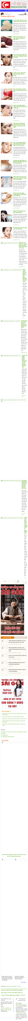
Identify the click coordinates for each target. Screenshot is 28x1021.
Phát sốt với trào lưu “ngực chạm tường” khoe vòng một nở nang (23, 245)
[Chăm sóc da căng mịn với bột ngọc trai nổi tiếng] (6, 77)
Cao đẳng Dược (4, 735)
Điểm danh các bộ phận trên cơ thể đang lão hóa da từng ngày (25, 275)
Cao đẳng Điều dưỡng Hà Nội (7, 736)
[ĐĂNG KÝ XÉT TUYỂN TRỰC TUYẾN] (12, 693)
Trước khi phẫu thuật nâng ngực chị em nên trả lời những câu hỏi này (24, 361)
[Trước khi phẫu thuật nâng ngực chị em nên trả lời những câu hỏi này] (11, 355)
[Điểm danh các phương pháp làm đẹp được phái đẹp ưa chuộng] (6, 181)
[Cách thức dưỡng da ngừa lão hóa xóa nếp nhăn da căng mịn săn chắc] (6, 128)
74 (22, 583)
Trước (4, 581)
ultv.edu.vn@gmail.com (6, 1008)
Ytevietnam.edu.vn (20, 1013)
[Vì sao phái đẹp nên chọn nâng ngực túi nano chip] (6, 25)
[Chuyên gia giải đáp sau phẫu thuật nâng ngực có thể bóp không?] (6, 165)
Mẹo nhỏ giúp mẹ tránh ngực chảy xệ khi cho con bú (20, 90)
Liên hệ (23, 995)
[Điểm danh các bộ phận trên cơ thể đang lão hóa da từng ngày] (11, 269)
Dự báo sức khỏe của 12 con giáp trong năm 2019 (13, 716)
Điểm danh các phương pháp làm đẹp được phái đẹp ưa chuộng (20, 178)
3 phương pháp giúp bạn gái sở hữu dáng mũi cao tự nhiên (20, 56)
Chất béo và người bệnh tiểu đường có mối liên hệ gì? (19, 977)
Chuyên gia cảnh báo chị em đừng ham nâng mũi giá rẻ (24, 324)
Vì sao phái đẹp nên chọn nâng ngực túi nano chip (20, 20)
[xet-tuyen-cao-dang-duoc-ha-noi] (14, 13)
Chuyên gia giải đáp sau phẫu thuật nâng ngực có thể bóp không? (20, 162)
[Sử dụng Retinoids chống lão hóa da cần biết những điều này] (11, 480)
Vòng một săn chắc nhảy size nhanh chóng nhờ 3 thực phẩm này (26, 525)
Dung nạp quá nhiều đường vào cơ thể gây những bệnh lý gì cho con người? (7, 978)
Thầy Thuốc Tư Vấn (6, 992)
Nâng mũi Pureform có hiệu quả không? (19, 211)
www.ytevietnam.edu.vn (21, 1004)
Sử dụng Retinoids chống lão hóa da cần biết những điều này (24, 484)
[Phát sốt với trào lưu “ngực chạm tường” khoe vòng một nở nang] (9, 243)
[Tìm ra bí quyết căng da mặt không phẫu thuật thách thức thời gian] (6, 147)
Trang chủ (3, 990)
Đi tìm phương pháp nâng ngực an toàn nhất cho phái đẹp (19, 194)
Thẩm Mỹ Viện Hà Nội (17, 990)
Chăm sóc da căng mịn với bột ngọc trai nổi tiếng (19, 74)
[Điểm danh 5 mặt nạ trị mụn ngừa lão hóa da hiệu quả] (6, 41)
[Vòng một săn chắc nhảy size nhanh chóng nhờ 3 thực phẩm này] (12, 517)
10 (17, 583)
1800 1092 (7, 1009)
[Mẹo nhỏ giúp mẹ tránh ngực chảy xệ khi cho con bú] (6, 94)
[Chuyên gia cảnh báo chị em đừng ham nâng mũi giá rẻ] (10, 321)
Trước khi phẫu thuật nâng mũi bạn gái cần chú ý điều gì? (20, 107)
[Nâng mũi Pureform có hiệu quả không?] (6, 216)
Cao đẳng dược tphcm (6, 731)
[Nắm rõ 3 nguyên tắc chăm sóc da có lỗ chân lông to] (13, 400)
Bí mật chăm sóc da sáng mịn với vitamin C (20, 228)
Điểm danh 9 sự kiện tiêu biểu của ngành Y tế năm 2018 (14, 718)
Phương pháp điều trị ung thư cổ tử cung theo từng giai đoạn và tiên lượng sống (17, 649)
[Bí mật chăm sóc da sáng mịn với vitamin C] (6, 232)
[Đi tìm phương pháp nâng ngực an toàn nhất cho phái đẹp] (6, 198)
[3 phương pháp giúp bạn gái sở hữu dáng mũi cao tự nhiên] (6, 59)
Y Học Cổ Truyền (5, 995)
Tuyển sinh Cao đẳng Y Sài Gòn (13, 986)
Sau (25, 583)
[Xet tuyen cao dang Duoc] (12, 609)
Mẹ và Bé (9, 990)
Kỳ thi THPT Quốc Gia (16, 992)
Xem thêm (23, 982)
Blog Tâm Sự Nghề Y (15, 995)
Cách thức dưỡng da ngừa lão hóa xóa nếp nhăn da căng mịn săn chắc (19, 125)
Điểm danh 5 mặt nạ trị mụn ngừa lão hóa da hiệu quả (19, 38)
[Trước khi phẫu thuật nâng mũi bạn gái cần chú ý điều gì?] (6, 110)
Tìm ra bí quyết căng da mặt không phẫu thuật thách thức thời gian (19, 144)
